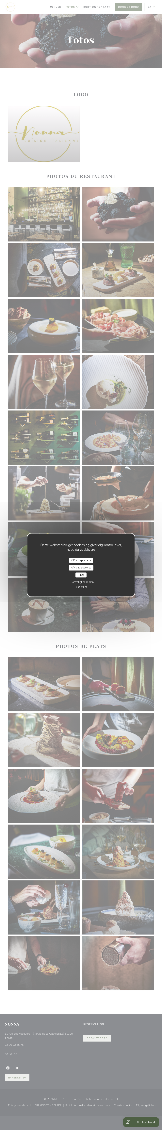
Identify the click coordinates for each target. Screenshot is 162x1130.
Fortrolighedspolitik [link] (82, 582)
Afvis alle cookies (81, 567)
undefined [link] (82, 587)
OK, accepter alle (81, 560)
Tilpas (81, 575)
